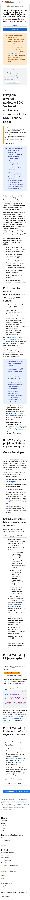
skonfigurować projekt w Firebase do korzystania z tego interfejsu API (16, 430)
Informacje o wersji (6, 860)
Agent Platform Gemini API (13, 675)
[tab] (6, 535)
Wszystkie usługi (5, 886)
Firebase (5, 89)
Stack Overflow (5, 855)
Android (3, 875)
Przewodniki (4, 820)
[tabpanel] (15, 594)
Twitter (3, 843)
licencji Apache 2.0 (21, 802)
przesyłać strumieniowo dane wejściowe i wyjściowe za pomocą (13, 718)
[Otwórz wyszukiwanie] (16, 2)
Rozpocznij (15, 29)
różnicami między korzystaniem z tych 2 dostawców (12, 339)
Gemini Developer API (13, 673)
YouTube (3, 845)
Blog (2, 838)
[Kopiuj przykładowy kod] (25, 691)
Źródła (3, 823)
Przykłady (3, 825)
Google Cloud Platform (7, 883)
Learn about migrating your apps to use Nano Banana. (16, 41)
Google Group (5, 857)
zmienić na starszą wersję (14, 369)
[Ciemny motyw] (23, 691)
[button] (12, 535)
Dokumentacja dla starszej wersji (9, 865)
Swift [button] (6, 535)
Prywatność (10, 892)
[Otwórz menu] (2, 2)
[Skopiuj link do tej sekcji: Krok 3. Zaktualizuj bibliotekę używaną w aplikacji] (16, 525)
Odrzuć (15, 25)
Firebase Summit (5, 840)
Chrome (3, 878)
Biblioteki (3, 828)
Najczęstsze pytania (6, 862)
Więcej (19, 535)
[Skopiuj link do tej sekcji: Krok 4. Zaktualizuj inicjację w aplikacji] (4, 662)
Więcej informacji (11, 504)
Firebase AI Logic (9, 91)
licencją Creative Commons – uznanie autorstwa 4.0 (14, 801)
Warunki (3, 892)
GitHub (3, 831)
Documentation (13, 89)
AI (15, 91)
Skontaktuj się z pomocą (7, 852)
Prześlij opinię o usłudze (16, 791)
